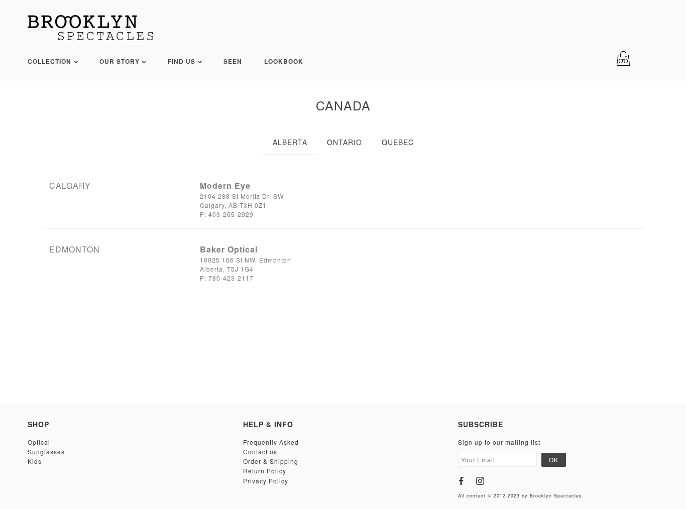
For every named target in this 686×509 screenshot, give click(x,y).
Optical (39, 442)
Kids (35, 461)
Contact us (260, 451)
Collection (50, 61)
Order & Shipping (270, 461)
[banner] (90, 27)
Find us (182, 61)
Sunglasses (46, 451)
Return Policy (264, 470)
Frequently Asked (271, 442)
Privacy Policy (265, 480)
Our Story (120, 61)
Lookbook (283, 61)
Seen (232, 61)
